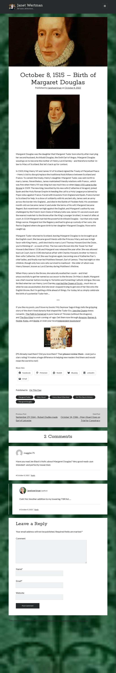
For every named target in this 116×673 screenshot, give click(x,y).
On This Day (35, 390)
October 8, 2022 (73, 87)
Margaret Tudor (25, 397)
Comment (20, 538)
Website (20, 592)
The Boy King (26, 317)
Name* (19, 569)
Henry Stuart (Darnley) (60, 397)
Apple (36, 320)
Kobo (25, 320)
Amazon (83, 317)
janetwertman (55, 87)
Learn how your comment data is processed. (67, 620)
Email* (19, 581)
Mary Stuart (41, 397)
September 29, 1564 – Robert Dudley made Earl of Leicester (37, 419)
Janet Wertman (30, 5)
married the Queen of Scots (69, 283)
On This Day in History (84, 397)
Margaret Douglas (25, 402)
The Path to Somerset (35, 314)
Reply (33, 475)
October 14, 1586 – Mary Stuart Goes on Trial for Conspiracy (80, 419)
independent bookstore (68, 320)
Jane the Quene (79, 310)
